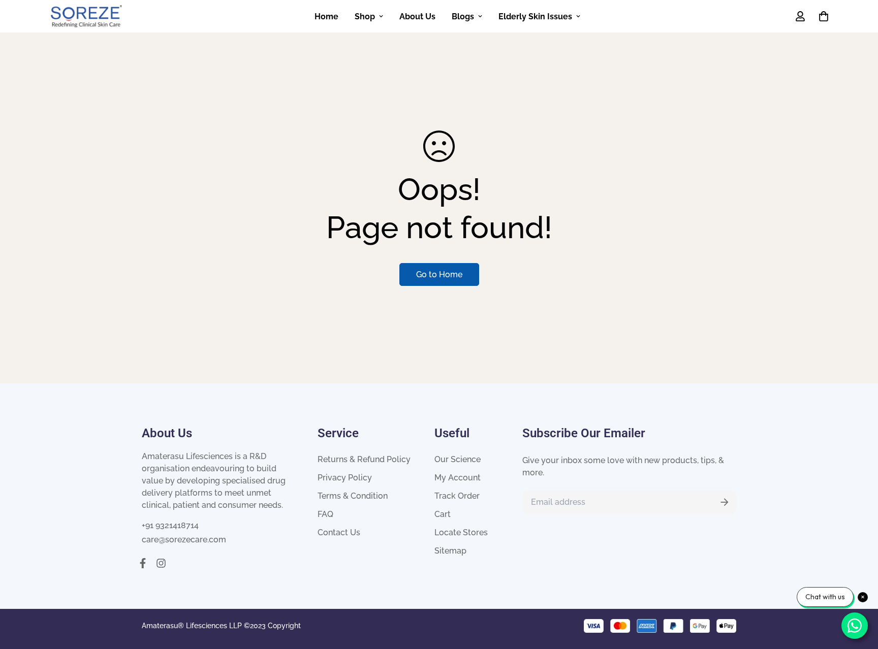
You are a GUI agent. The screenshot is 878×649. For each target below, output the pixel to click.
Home (326, 16)
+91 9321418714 (170, 525)
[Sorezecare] (86, 16)
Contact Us (339, 532)
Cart (442, 514)
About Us (417, 16)
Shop (365, 16)
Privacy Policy (345, 477)
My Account (457, 477)
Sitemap (450, 551)
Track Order (457, 496)
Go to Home (439, 274)
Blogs (463, 16)
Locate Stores (461, 532)
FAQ (325, 514)
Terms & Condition (353, 496)
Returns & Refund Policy (364, 459)
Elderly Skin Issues (535, 16)
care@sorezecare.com (184, 539)
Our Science (457, 459)
